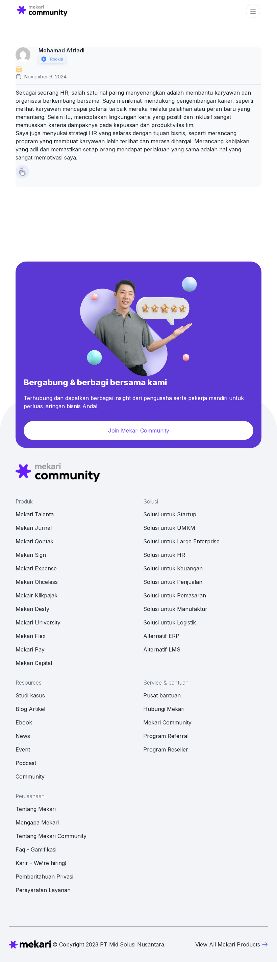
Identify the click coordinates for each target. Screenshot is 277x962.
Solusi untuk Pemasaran (174, 595)
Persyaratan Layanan (43, 890)
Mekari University (38, 622)
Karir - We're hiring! (41, 863)
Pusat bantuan (162, 695)
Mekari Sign (31, 554)
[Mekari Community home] (42, 11)
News (23, 736)
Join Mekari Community (138, 430)
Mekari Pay (30, 649)
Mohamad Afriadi (61, 50)
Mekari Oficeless (37, 581)
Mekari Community (167, 722)
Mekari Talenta (35, 514)
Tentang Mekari (36, 809)
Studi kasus (30, 695)
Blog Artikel (30, 709)
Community (30, 776)
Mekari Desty (32, 609)
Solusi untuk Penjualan (172, 581)
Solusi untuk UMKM (169, 527)
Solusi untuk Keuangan (173, 568)
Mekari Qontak (34, 541)
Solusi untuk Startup (169, 514)
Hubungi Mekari (163, 709)
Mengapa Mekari (37, 822)
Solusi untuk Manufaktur (175, 609)
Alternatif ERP (161, 636)
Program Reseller (165, 749)
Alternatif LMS (161, 649)
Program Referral (165, 736)
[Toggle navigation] (253, 11)
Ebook (24, 722)
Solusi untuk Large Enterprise (181, 541)
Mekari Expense (36, 568)
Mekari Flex (31, 636)
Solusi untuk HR (164, 554)
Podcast (26, 763)
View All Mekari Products (227, 944)
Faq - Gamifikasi (36, 849)
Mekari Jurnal (34, 527)
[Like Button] (22, 171)
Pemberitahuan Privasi (44, 876)
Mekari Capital (34, 663)
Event (23, 749)
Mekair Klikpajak (36, 595)
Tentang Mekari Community (51, 836)
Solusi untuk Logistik (169, 622)
